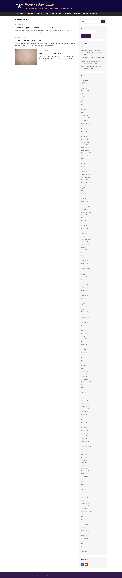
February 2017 (85, 341)
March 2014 (84, 430)
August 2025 (84, 99)
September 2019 (86, 268)
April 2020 (84, 255)
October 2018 (85, 295)
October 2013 (85, 444)
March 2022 (84, 198)
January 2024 (85, 145)
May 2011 (84, 519)
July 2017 (83, 328)
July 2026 (83, 83)
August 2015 (84, 384)
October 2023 (85, 150)
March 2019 (84, 285)
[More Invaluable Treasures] (26, 57)
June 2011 (84, 516)
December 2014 (85, 406)
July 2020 (83, 247)
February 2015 (85, 401)
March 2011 (84, 525)
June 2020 (84, 250)
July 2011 (83, 514)
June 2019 (84, 277)
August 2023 (84, 155)
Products (39, 13)
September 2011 (86, 511)
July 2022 (83, 188)
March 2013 (84, 462)
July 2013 (83, 452)
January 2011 (85, 530)
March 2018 (84, 309)
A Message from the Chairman (28, 40)
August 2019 (84, 271)
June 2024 (84, 131)
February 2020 (85, 260)
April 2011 (84, 522)
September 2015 (86, 382)
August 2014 (84, 417)
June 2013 (84, 454)
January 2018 (85, 314)
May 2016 (84, 363)
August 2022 (84, 185)
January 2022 (85, 201)
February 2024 (85, 142)
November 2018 (86, 293)
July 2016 (83, 357)
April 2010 (84, 549)
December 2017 (85, 317)
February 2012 (85, 498)
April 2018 (84, 306)
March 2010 (84, 551)
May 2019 (84, 279)
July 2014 (83, 419)
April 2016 (84, 365)
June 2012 (84, 487)
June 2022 (84, 190)
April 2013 (84, 460)
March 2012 (84, 495)
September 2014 (86, 414)
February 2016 (85, 371)
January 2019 (85, 290)
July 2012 (83, 484)
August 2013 (84, 449)
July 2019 (83, 274)
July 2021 (83, 217)
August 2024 (84, 126)
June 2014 (84, 422)
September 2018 (86, 298)
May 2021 (84, 223)
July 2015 (83, 387)
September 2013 (86, 446)
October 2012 (85, 476)
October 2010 (85, 538)
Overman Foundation (39, 5)
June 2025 (84, 104)
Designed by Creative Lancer (52, 575)
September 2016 (86, 352)
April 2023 (84, 163)
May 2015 (84, 392)
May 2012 (84, 489)
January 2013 (85, 468)
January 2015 (85, 403)
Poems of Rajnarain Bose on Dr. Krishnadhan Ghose (37, 27)
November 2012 (86, 473)
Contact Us (93, 13)
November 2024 (86, 118)
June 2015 (84, 390)
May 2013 (84, 457)
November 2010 (86, 535)
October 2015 (85, 379)
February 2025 (85, 115)
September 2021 (86, 212)
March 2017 (84, 339)
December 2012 (85, 471)
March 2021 (84, 228)
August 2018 (84, 301)
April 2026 (84, 85)
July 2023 (83, 158)
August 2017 (84, 325)
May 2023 (84, 161)
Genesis (22, 13)
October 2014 (85, 411)
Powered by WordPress (38, 575)
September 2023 (86, 153)
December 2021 (85, 204)
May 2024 (84, 134)
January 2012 (85, 500)
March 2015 (84, 398)
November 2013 (86, 441)
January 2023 (85, 171)
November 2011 (86, 506)
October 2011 (85, 508)
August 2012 (84, 481)
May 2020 (84, 252)
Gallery (85, 13)
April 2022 (84, 196)
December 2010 (85, 533)
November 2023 (86, 147)
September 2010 (86, 541)
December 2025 (85, 96)
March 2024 (84, 139)
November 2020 (86, 239)
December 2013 (85, 438)
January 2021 (85, 233)
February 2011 (85, 527)
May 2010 (84, 546)
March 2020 (84, 258)
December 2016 (85, 347)
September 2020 (86, 244)
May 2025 (84, 107)
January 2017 (85, 344)
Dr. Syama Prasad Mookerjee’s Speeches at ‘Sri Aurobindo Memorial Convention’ (91, 52)
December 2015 (85, 376)
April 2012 (84, 492)
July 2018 (83, 304)
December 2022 (85, 174)
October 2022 (85, 180)
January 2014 (85, 436)
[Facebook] (82, 564)
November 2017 (86, 320)
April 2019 (84, 282)
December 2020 (85, 236)
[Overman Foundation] (17, 14)
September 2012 (86, 479)
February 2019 (85, 287)
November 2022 (86, 177)
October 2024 (85, 120)
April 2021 (84, 225)
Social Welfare (56, 13)
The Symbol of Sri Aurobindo (90, 48)
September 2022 (86, 182)
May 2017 (84, 333)
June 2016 (84, 360)
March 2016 (84, 368)
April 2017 (84, 336)
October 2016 (85, 349)
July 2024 (83, 128)
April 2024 (84, 136)
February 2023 (85, 169)
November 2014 (86, 409)
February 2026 (85, 91)
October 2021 (85, 209)
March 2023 (84, 166)
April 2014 (84, 428)
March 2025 (84, 112)
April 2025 (84, 110)
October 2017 (85, 322)
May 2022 (84, 193)
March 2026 (84, 88)
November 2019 (86, 266)
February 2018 (85, 312)
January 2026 (85, 93)
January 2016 (85, 374)
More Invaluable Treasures (50, 53)
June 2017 (84, 330)
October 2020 (85, 242)
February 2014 (85, 433)
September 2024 (86, 123)
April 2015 (84, 395)
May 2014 (84, 425)
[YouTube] (86, 564)
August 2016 (84, 355)
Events (48, 13)
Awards (30, 13)
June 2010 (84, 543)
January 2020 (85, 263)
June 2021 (84, 220)
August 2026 (84, 80)
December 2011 (85, 503)
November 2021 (86, 207)
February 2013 (85, 465)
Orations (68, 13)
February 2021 (85, 231)
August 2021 (84, 215)
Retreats (77, 13)
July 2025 (83, 101)
